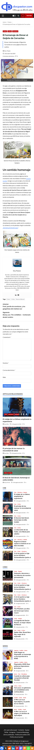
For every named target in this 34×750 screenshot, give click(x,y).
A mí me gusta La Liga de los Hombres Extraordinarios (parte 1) (8, 599)
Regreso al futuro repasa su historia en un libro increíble (8, 544)
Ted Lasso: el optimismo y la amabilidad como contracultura (8, 690)
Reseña (16, 414)
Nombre (6, 363)
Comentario (7, 337)
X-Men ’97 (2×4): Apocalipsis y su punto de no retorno (8, 702)
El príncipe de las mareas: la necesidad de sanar (8, 508)
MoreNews (25, 745)
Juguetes (16, 650)
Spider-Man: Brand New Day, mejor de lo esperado (8, 635)
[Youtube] (18, 295)
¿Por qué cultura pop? (10, 730)
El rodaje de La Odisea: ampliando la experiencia (8, 497)
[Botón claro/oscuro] (14, 16)
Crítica (9, 31)
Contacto (21, 730)
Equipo (27, 730)
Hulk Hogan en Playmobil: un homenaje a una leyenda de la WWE (8, 655)
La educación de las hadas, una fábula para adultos (8, 532)
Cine (6, 414)
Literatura (15, 31)
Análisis (21, 650)
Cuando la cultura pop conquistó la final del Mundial (8, 678)
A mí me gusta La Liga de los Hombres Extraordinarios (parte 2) (8, 556)
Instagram (12, 732)
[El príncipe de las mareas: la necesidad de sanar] (17, 436)
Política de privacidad (16, 737)
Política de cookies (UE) (22, 734)
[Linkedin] (16, 295)
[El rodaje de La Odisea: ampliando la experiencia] (17, 407)
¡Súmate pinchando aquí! (10, 228)
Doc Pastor (7, 51)
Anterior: (14, 306)
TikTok (29, 16)
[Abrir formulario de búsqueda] (18, 15)
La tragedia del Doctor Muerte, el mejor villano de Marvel (8, 623)
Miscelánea (24, 674)
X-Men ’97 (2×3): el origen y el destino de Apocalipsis (8, 714)
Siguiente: (17, 315)
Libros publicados (8, 734)
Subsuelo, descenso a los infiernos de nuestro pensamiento (8, 576)
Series (25, 650)
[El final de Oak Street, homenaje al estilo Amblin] (17, 465)
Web (4, 377)
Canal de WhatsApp (22, 732)
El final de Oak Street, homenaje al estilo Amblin (8, 520)
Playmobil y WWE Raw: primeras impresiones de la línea (8, 667)
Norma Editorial (20, 299)
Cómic (4, 31)
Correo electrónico (9, 370)
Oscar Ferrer (7, 482)
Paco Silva (6, 424)
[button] (3, 16)
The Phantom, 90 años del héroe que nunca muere (8, 611)
